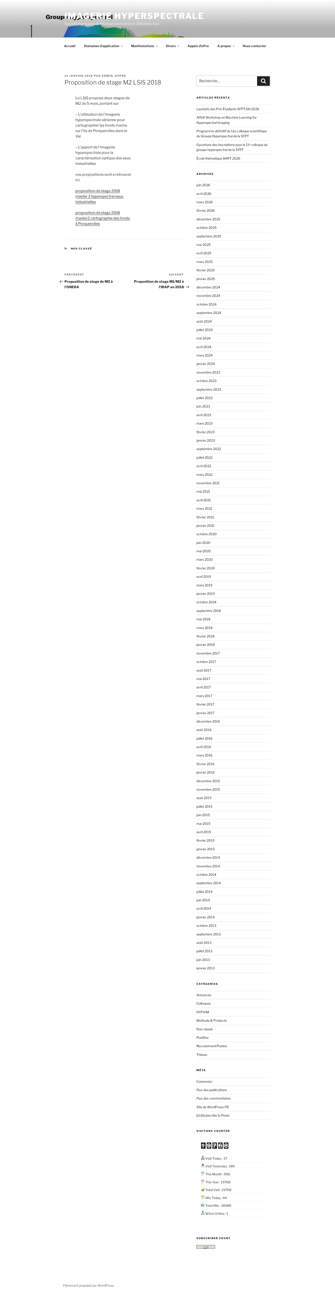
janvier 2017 (205, 713)
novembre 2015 (208, 789)
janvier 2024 (205, 364)
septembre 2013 (208, 934)
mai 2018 (203, 619)
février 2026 (205, 210)
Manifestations (142, 46)
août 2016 (203, 730)
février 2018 (205, 636)
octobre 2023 (206, 381)
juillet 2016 (204, 738)
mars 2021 (204, 508)
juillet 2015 (204, 806)
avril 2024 (203, 347)
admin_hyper (114, 75)
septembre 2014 (208, 883)
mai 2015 (203, 823)
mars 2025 (204, 262)
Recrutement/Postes (211, 1046)
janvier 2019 (205, 594)
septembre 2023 (208, 389)
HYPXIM (202, 1012)
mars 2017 (204, 696)
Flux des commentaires (213, 1098)
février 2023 (205, 432)
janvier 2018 (205, 645)
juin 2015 (203, 815)
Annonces (203, 995)
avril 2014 (203, 908)
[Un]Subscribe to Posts (212, 1115)
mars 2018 (204, 628)
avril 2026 (203, 194)
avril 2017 (203, 687)
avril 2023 (203, 415)
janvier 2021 (205, 525)
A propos (224, 46)
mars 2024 (204, 355)
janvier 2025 (205, 279)
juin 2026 (203, 185)
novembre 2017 (208, 653)
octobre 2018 (206, 602)
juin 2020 (203, 543)
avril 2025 (203, 253)
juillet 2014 (204, 892)
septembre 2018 (208, 611)
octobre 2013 (206, 925)
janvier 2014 (205, 917)
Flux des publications (211, 1090)
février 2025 (205, 270)
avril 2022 (203, 466)
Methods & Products (211, 1020)
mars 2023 (204, 423)
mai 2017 (203, 679)
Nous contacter (254, 46)
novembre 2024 (208, 296)
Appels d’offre (198, 46)
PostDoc (202, 1037)
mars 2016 (204, 755)
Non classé (81, 248)
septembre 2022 (208, 449)
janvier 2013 (205, 968)
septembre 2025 (208, 236)
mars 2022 (204, 474)
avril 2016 (203, 747)
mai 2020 (203, 551)
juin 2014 (203, 900)
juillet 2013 (204, 951)
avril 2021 (203, 500)
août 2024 (204, 321)
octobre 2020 (206, 534)
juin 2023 (203, 406)
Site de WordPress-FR (212, 1107)
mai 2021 (203, 491)
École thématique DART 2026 (218, 158)
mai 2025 (203, 245)
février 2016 (205, 764)
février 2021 (205, 517)
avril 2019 (203, 576)
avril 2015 (203, 832)
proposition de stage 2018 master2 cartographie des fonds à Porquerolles (102, 218)
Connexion (204, 1081)
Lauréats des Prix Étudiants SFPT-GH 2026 (227, 109)
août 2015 (203, 798)
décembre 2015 (208, 781)
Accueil (69, 46)
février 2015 (205, 840)
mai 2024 (203, 338)
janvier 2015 (205, 849)
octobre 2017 (206, 662)
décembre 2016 (208, 721)
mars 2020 (204, 559)
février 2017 (205, 704)
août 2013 (203, 943)
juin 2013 (203, 960)
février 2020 (205, 568)
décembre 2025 (208, 219)
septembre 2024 (208, 313)
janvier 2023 (205, 440)
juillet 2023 (204, 398)
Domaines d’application (101, 46)
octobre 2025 (206, 227)
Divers (171, 46)
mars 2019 (204, 585)
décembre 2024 (208, 287)
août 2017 (203, 670)
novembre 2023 (208, 372)
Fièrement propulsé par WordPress (88, 1285)
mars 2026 (204, 202)
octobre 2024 (206, 304)
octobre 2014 (206, 874)
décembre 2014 (208, 857)
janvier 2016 (205, 772)
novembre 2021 (208, 483)
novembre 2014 (208, 866)
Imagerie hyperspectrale (134, 16)
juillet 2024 (204, 330)
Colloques (203, 1003)
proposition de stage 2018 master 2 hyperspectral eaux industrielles (99, 196)
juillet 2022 (204, 457)
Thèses (201, 1055)
